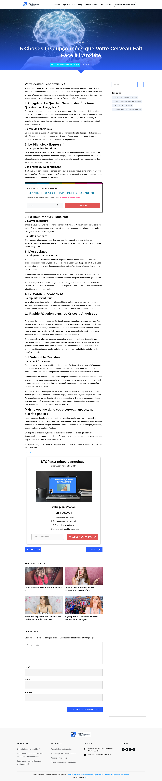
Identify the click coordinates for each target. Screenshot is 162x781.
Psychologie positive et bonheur (128, 101)
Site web (28, 692)
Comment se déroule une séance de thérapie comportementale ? (30, 755)
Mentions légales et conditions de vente (80, 774)
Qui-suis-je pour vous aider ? (28, 749)
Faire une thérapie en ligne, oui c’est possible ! (29, 762)
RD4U (87, 777)
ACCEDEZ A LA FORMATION (83, 536)
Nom (28, 667)
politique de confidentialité (104, 774)
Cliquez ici (29, 453)
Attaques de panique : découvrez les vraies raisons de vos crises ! (44, 609)
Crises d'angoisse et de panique (65, 65)
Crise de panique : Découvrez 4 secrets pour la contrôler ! (84, 580)
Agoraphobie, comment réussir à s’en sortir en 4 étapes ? (84, 609)
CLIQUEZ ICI (82, 205)
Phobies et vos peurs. (124, 105)
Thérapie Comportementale (126, 97)
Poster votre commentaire (85, 709)
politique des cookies (121, 774)
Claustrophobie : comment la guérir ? (44, 580)
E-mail (29, 679)
